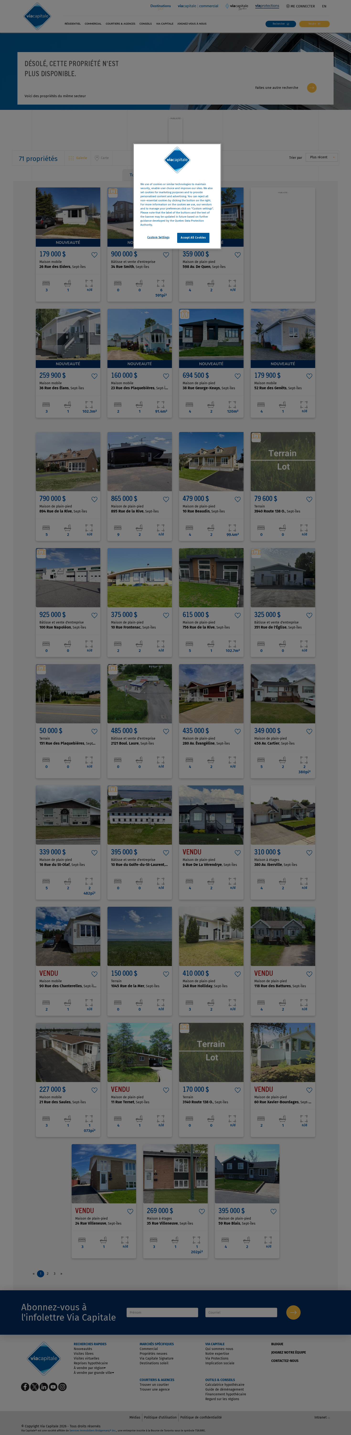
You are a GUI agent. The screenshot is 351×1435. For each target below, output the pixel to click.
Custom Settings (158, 237)
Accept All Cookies (193, 238)
